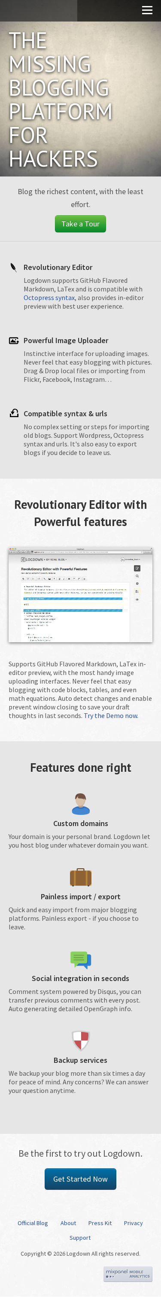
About (68, 1223)
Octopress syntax (49, 297)
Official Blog (33, 1223)
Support (80, 1237)
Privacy (133, 1223)
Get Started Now (80, 1179)
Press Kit (100, 1223)
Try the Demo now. (111, 715)
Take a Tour (80, 224)
